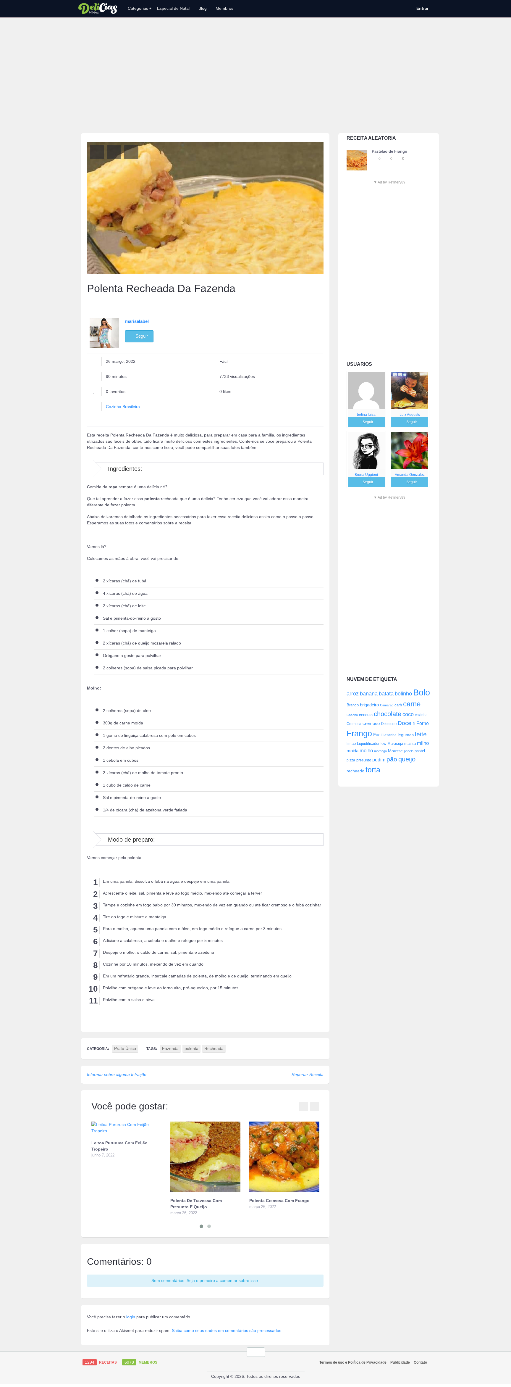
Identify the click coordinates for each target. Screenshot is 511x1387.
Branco (353, 705)
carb (398, 705)
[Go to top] (256, 1352)
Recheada (214, 1048)
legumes (406, 734)
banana (369, 694)
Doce (404, 723)
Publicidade (400, 1362)
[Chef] (366, 390)
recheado (355, 771)
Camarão (386, 705)
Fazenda (170, 1048)
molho (366, 750)
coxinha (421, 715)
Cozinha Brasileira (123, 406)
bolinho (403, 694)
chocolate (387, 714)
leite (421, 734)
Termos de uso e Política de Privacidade (353, 1362)
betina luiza (366, 415)
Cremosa (354, 724)
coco (408, 714)
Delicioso (389, 723)
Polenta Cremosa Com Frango (279, 1200)
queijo (406, 759)
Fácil (377, 734)
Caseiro (352, 715)
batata (386, 694)
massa (410, 743)
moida (352, 750)
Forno (422, 723)
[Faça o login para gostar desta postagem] (386, 159)
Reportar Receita (308, 1074)
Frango (359, 733)
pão (392, 759)
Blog (202, 8)
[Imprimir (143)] (131, 152)
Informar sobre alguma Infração (116, 1074)
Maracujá (395, 743)
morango (380, 751)
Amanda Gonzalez (410, 475)
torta (373, 770)
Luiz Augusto (410, 415)
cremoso (371, 723)
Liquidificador (368, 743)
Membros (224, 8)
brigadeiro (369, 704)
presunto (363, 760)
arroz (353, 694)
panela (408, 751)
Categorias (139, 8)
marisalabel (137, 321)
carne (412, 704)
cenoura (366, 715)
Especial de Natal (173, 8)
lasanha (390, 735)
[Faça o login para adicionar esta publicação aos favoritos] (375, 159)
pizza (351, 760)
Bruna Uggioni (366, 475)
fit (414, 724)
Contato (420, 1362)
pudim (378, 759)
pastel (420, 751)
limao (351, 744)
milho (423, 743)
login (130, 1316)
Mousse (395, 750)
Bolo (421, 692)
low (383, 743)
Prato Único (125, 1048)
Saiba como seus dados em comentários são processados (226, 1330)
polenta (191, 1048)
